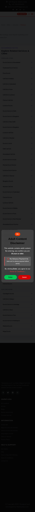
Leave (24, 277)
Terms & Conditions (17, 271)
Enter (10, 277)
